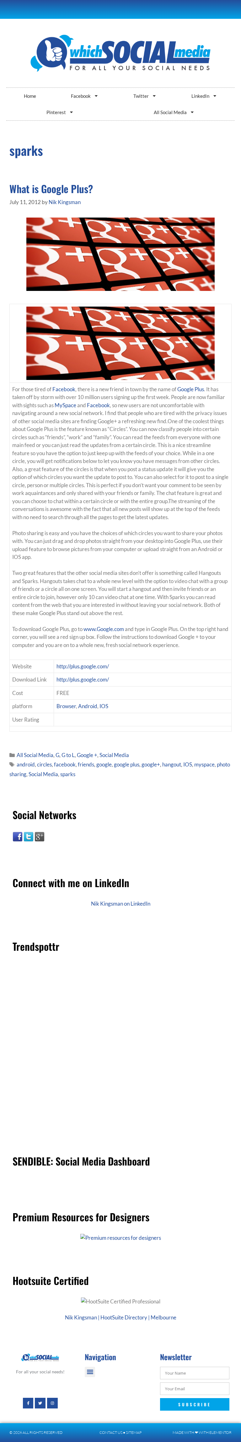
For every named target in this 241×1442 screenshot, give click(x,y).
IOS (103, 706)
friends (86, 764)
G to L (68, 755)
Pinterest (56, 112)
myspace (204, 764)
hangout (171, 764)
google (104, 764)
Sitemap (134, 1432)
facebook (65, 764)
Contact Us (110, 1432)
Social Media (114, 755)
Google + (87, 755)
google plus (126, 764)
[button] (90, 1372)
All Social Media (170, 112)
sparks (67, 774)
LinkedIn (200, 96)
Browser (66, 706)
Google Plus (190, 389)
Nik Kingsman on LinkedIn (120, 903)
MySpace (65, 405)
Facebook (81, 96)
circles (44, 764)
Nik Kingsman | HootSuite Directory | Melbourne (120, 1317)
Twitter (141, 96)
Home (30, 96)
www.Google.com (103, 629)
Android (87, 706)
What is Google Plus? (51, 188)
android (26, 764)
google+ (151, 764)
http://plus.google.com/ (82, 666)
